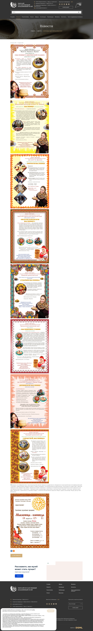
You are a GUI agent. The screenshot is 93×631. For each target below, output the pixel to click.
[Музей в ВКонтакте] (60, 4)
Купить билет (66, 7)
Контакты (63, 16)
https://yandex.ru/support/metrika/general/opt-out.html (22, 625)
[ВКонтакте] (11, 551)
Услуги (32, 16)
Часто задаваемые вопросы (75, 16)
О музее (12, 16)
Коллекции (43, 16)
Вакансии (61, 592)
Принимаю (50, 610)
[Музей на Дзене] (64, 4)
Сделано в (72, 627)
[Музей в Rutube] (69, 4)
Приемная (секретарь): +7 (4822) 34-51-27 (44, 3)
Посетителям (25, 16)
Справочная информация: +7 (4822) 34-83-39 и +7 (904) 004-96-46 (25, 601)
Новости (18, 16)
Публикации (50, 16)
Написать (19, 575)
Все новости (17, 555)
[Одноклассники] (14, 551)
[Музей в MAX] (66, 4)
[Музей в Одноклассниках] (62, 4)
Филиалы (57, 16)
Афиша (37, 16)
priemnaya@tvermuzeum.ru (41, 7)
